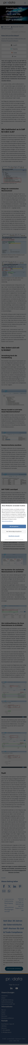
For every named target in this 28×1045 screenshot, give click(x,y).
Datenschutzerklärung (7, 521)
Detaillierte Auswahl (14, 536)
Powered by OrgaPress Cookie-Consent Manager (14, 539)
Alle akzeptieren (14, 526)
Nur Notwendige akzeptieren (14, 531)
